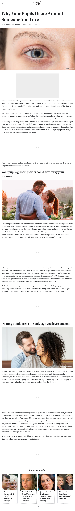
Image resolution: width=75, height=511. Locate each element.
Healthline (16, 224)
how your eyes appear (27, 382)
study (7, 229)
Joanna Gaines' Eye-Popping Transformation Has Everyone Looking (46, 496)
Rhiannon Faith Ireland (12, 25)
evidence (61, 268)
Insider (60, 124)
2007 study (58, 276)
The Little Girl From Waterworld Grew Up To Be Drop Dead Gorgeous (28, 496)
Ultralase (5, 113)
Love (3, 9)
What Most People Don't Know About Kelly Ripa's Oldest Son (65, 495)
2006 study (25, 432)
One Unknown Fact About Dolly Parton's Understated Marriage (9, 496)
